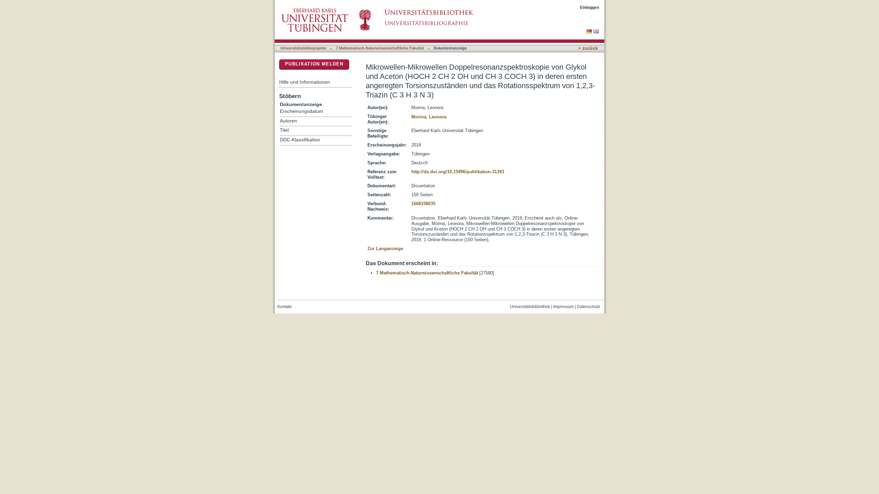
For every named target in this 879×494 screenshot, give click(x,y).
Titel (284, 130)
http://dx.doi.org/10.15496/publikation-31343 (457, 171)
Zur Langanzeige (385, 248)
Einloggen (589, 7)
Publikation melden (314, 64)
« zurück (588, 48)
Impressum (563, 306)
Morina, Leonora (428, 116)
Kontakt (284, 306)
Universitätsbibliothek (530, 306)
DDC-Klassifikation (300, 139)
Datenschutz (588, 306)
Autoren (288, 121)
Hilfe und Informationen (304, 82)
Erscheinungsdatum (301, 111)
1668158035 (423, 203)
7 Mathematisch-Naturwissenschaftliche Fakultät (380, 48)
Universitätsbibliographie (303, 48)
